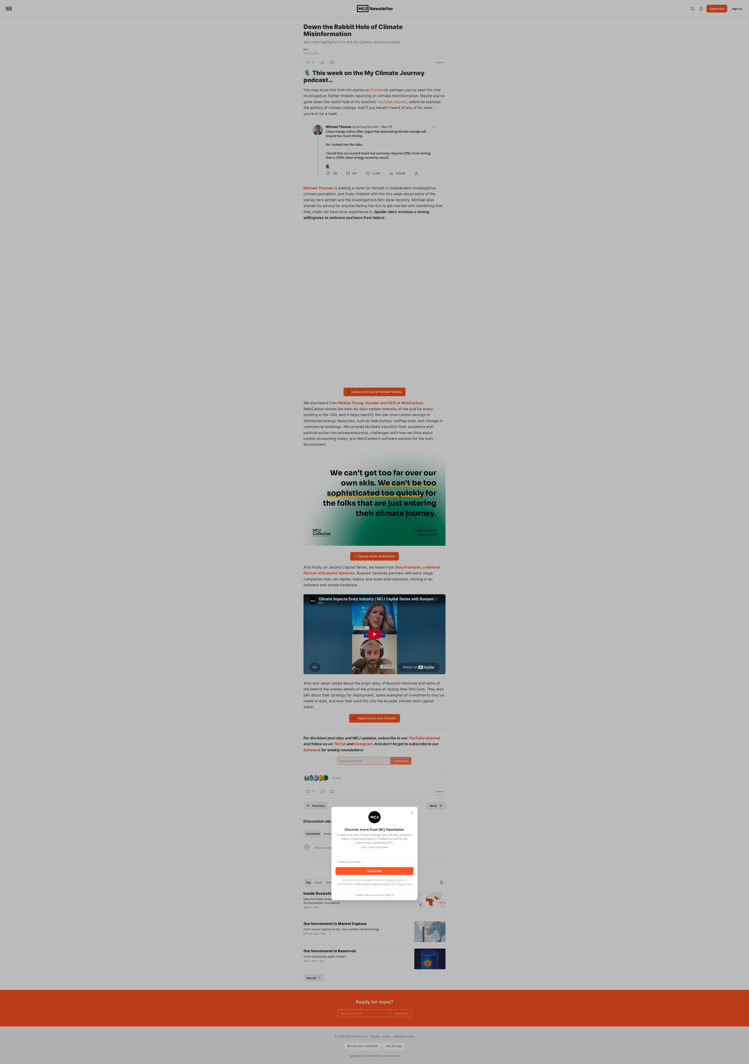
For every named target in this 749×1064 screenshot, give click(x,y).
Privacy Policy (404, 884)
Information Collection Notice (373, 884)
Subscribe (374, 871)
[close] (412, 812)
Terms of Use (393, 880)
